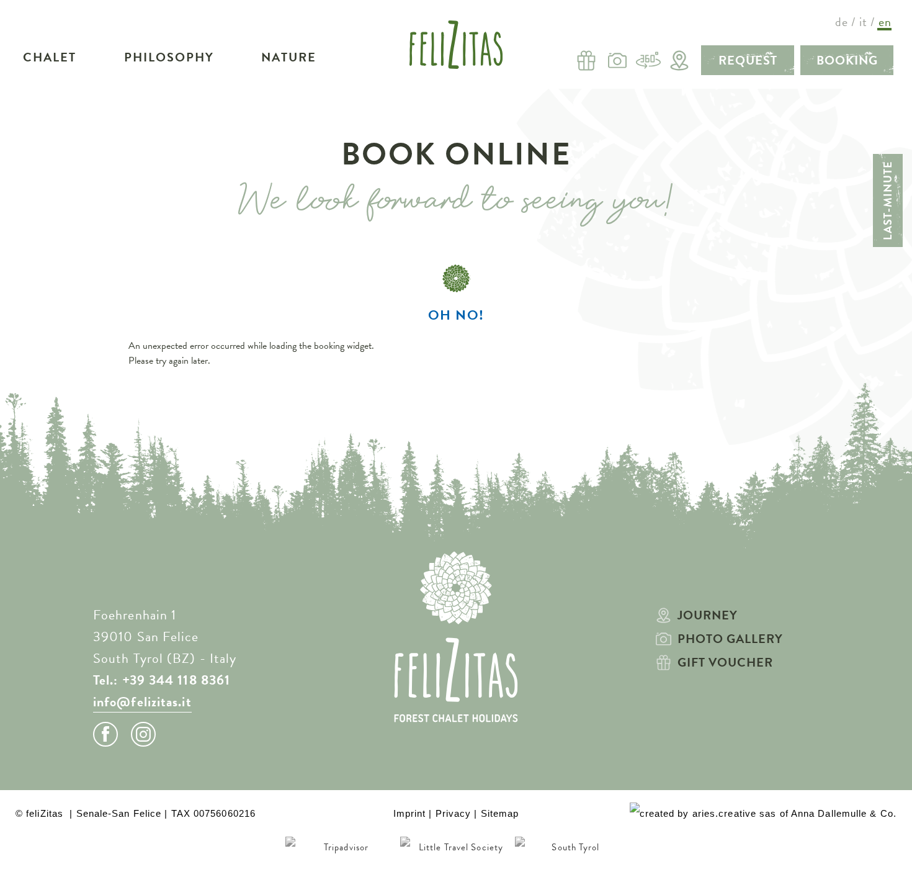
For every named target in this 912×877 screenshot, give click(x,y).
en (885, 21)
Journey (707, 615)
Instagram (143, 734)
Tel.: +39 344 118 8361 (161, 680)
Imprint (409, 813)
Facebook (105, 734)
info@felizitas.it (142, 701)
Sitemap (500, 813)
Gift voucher (725, 662)
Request (747, 60)
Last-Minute (887, 200)
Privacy (454, 813)
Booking (847, 60)
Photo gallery (730, 638)
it (863, 21)
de (841, 21)
